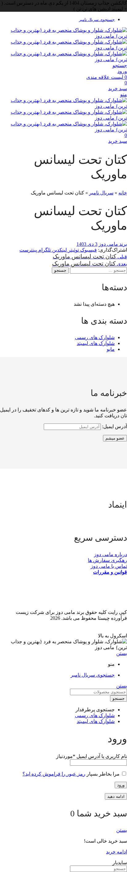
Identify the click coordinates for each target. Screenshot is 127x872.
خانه (122, 192)
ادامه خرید (116, 851)
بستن (121, 653)
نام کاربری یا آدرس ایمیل (91, 756)
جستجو (60, 270)
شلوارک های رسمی (95, 337)
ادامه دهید (116, 796)
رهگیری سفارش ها (107, 560)
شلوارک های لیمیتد (96, 343)
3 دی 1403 (86, 244)
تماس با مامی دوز (109, 566)
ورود (121, 785)
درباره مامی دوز (110, 554)
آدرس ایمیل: (114, 426)
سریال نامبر (101, 192)
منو (123, 94)
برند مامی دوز (113, 244)
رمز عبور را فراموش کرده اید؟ (54, 773)
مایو (111, 349)
